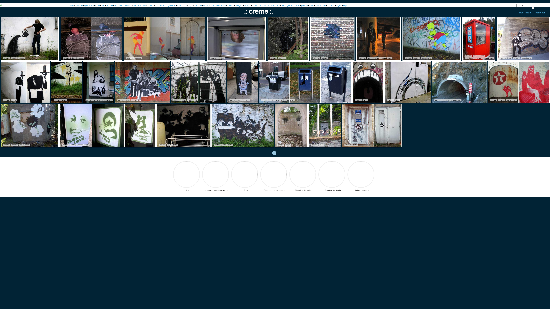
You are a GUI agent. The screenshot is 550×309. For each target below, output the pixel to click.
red (283, 5)
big (345, 5)
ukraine (118, 5)
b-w (189, 100)
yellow (304, 5)
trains (231, 5)
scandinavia (386, 58)
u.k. (103, 5)
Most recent (540, 13)
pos (510, 58)
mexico (198, 5)
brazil (206, 5)
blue (297, 5)
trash (272, 100)
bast (127, 100)
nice (240, 100)
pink (312, 5)
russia (110, 5)
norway (377, 58)
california (182, 5)
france (79, 5)
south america (218, 5)
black (318, 5)
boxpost (279, 100)
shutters (275, 5)
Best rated (525, 13)
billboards (264, 5)
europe (21, 58)
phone (476, 56)
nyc (190, 5)
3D (324, 5)
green (290, 5)
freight (238, 5)
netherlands (139, 5)
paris (71, 5)
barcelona (160, 5)
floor (73, 58)
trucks (247, 5)
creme (6, 58)
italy (97, 5)
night (339, 5)
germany (89, 5)
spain (150, 5)
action (331, 5)
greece (171, 5)
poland (127, 5)
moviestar (470, 58)
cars (255, 5)
